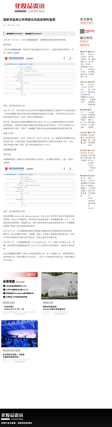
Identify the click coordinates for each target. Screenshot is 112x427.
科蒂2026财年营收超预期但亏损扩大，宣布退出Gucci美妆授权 (91, 118)
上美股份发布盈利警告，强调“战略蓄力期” (84, 137)
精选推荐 (22, 314)
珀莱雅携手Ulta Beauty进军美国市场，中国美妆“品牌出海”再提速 (84, 185)
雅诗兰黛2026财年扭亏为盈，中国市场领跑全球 (91, 138)
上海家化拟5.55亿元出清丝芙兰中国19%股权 (84, 155)
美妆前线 (63, 314)
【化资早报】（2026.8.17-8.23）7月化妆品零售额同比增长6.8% (13, 310)
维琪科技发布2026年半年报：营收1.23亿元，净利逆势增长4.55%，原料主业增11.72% (84, 64)
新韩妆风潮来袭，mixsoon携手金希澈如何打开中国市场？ (54, 309)
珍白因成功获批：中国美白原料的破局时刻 (13, 355)
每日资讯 (17, 314)
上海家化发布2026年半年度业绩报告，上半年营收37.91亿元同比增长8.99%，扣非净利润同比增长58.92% (91, 191)
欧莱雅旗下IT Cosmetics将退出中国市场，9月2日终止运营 (84, 118)
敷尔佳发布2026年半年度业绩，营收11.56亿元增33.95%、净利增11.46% (91, 160)
